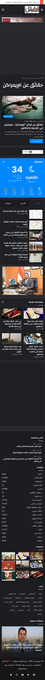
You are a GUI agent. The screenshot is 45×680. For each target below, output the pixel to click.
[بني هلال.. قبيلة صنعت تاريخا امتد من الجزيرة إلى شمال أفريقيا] (36, 556)
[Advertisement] (22, 49)
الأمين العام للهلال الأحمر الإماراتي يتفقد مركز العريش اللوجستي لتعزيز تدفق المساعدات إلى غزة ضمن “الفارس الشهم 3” (23, 647)
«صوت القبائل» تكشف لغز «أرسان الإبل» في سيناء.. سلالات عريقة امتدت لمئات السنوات (15, 245)
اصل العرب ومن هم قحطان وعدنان (15, 211)
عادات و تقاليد (37, 515)
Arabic (26, 152)
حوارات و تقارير (36, 504)
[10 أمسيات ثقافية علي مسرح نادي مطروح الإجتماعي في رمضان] (35, 235)
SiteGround (22, 669)
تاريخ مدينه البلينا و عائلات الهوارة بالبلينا (15, 223)
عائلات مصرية (37, 511)
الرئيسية (39, 78)
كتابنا (40, 529)
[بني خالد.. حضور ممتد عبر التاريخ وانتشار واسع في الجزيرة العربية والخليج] (8, 565)
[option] (22, 639)
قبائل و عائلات (37, 526)
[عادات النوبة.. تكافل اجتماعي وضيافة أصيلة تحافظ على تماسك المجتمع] (33, 338)
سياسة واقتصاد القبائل (34, 507)
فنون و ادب (38, 522)
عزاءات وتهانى (37, 518)
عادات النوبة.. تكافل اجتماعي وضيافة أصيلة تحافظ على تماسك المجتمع (35, 350)
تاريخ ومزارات (37, 500)
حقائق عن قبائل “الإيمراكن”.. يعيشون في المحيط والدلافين (23, 126)
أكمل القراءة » (36, 141)
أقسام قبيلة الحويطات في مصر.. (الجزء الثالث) (15, 256)
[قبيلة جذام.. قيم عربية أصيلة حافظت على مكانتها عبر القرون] (33, 313)
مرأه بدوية (38, 533)
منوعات (39, 537)
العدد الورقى (37, 485)
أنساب (39, 474)
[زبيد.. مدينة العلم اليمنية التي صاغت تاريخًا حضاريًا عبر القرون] (11, 338)
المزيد (40, 489)
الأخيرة (23, 203)
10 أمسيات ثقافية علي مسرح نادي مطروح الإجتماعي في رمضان (15, 234)
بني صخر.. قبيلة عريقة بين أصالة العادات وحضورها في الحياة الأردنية (12, 324)
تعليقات (8, 203)
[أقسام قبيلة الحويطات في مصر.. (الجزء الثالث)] (35, 257)
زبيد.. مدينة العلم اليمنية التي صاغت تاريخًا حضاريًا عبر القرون (11, 349)
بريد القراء (38, 496)
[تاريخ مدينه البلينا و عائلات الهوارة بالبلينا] (35, 224)
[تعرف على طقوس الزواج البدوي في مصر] (22, 574)
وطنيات (39, 541)
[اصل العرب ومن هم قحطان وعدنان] (35, 214)
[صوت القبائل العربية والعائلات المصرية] (32, 9)
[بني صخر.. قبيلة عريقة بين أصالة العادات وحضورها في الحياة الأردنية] (11, 313)
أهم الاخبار (38, 478)
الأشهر (37, 203)
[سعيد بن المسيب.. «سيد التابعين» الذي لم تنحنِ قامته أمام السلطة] (8, 576)
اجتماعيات (38, 481)
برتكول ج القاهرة (36, 492)
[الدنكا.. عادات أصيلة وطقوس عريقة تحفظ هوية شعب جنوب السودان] (8, 556)
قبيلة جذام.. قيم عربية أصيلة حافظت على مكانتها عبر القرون (33, 324)
